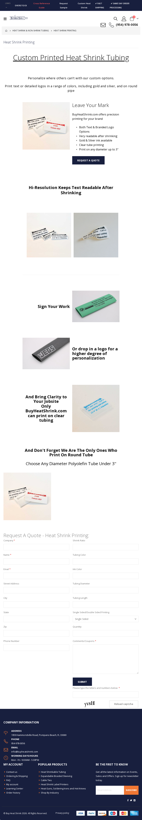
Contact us (11, 771)
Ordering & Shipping (17, 776)
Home (6, 31)
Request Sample (64, 5)
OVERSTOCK (21, 5)
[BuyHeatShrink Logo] (18, 18)
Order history (13, 792)
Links (8, 3)
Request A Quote (88, 160)
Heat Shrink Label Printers (55, 784)
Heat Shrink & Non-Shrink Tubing (30, 31)
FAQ (8, 780)
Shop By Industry (50, 792)
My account (12, 784)
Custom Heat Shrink (84, 5)
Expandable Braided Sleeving (56, 776)
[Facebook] (128, 800)
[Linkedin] (134, 800)
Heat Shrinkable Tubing (53, 771)
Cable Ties (46, 780)
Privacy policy (62, 813)
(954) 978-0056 (127, 25)
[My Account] (124, 18)
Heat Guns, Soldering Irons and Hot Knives (63, 788)
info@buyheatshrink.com (24, 751)
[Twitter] (131, 800)
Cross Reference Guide (41, 5)
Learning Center (14, 788)
